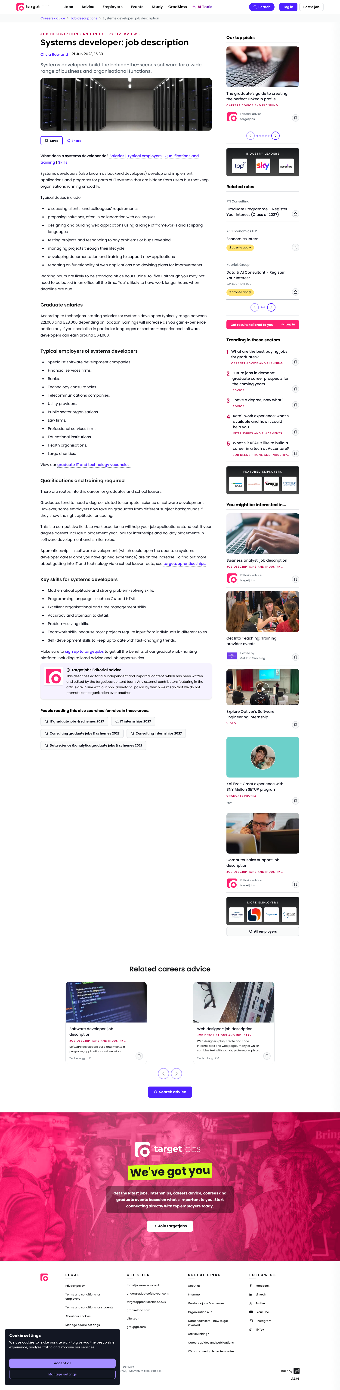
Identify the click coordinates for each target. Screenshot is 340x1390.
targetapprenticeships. (185, 563)
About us (194, 1286)
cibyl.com (133, 1319)
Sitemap (194, 1295)
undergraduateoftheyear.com (148, 1294)
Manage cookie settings (82, 1325)
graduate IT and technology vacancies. (93, 464)
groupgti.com (136, 1327)
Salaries (116, 156)
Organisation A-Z (200, 1312)
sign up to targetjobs (84, 651)
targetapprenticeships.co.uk (146, 1302)
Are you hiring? (198, 1334)
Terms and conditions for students (89, 1308)
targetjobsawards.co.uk (143, 1285)
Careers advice (52, 18)
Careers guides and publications (211, 1343)
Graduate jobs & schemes (206, 1303)
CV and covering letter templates (211, 1351)
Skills (62, 162)
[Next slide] (275, 136)
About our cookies (78, 1316)
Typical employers (144, 156)
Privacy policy (75, 1286)
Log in (288, 7)
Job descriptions (84, 18)
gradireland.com (138, 1310)
